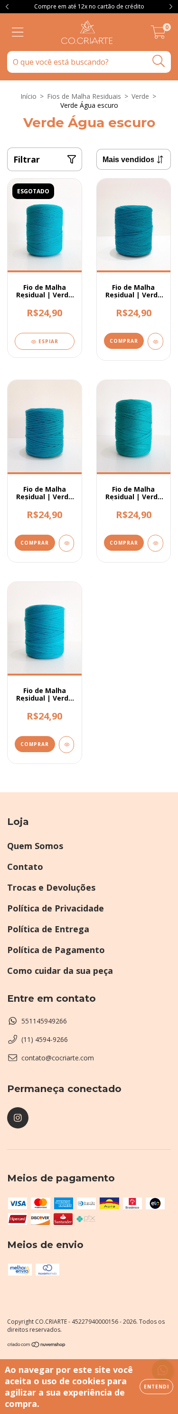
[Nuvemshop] (36, 1346)
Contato (25, 866)
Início (28, 96)
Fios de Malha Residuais (84, 96)
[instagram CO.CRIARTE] (17, 1117)
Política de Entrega (48, 929)
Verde (140, 96)
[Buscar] (159, 61)
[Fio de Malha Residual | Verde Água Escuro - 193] (155, 543)
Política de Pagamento (56, 949)
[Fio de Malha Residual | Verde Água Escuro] (155, 341)
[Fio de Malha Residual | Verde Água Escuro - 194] (67, 744)
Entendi (156, 1386)
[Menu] (17, 32)
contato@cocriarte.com (57, 1057)
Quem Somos (35, 845)
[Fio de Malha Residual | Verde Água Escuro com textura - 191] (67, 543)
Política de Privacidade (55, 908)
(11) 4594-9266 (44, 1039)
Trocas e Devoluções (51, 887)
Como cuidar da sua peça (60, 970)
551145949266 (44, 1020)
